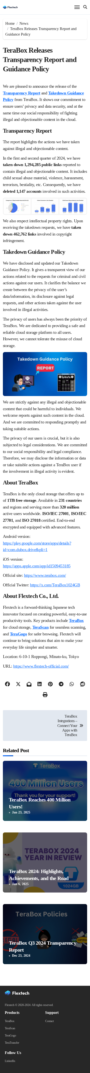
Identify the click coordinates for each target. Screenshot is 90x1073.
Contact (49, 1021)
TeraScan (10, 1028)
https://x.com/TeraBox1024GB (55, 585)
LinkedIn (10, 1061)
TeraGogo (10, 1035)
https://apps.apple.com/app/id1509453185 (36, 566)
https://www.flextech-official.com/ (41, 666)
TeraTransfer (12, 1042)
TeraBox (76, 620)
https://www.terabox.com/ (45, 575)
